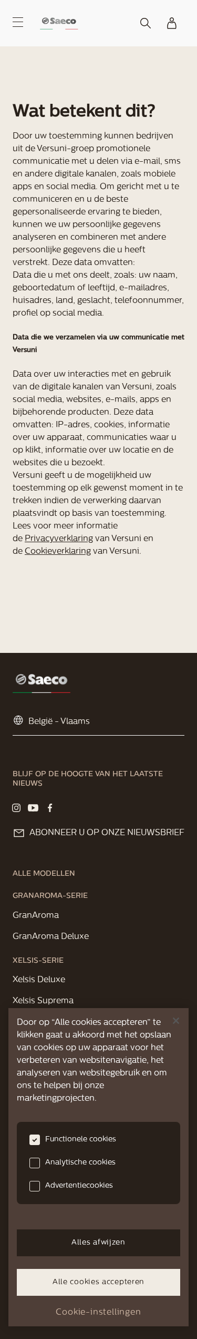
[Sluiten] (176, 1020)
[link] (59, 23)
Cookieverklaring (58, 552)
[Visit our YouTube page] (33, 808)
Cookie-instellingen (98, 1312)
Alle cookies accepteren (98, 1282)
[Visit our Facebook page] (50, 808)
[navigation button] (18, 21)
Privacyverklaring (59, 539)
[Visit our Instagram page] (16, 808)
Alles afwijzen (98, 1243)
